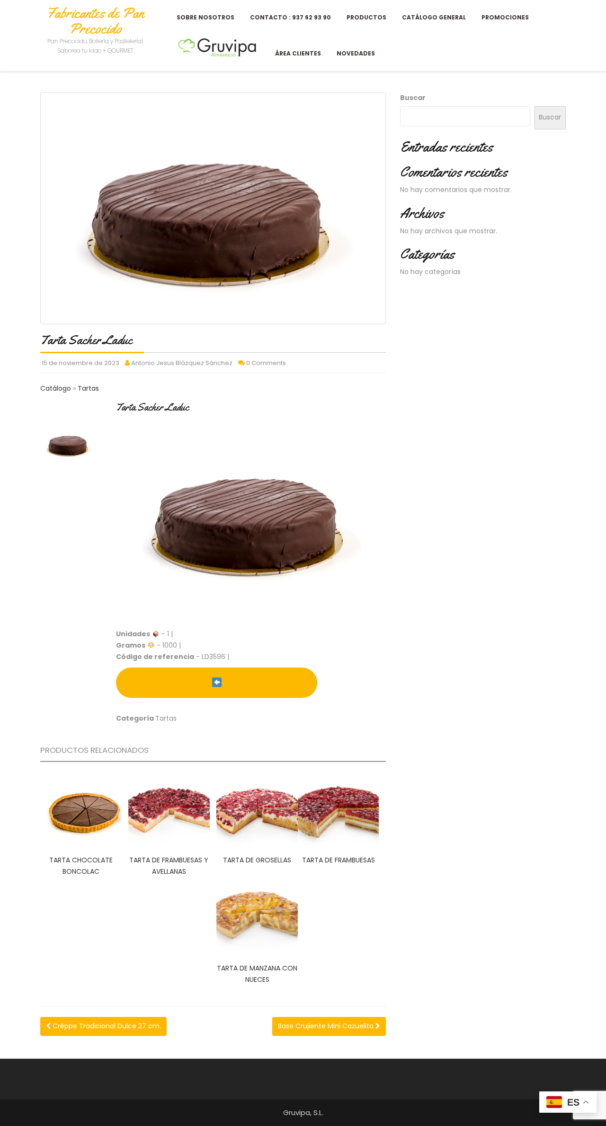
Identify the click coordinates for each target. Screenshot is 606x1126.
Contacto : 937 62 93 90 (290, 17)
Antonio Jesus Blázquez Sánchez (181, 362)
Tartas (88, 388)
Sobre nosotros (205, 17)
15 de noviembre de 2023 (80, 362)
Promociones (505, 17)
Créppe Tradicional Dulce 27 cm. (106, 1026)
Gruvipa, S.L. (303, 1112)
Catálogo (56, 388)
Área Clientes (298, 53)
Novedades (356, 53)
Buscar (413, 97)
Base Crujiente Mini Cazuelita (326, 1026)
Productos (366, 17)
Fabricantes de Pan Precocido (95, 20)
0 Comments (266, 362)
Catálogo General (434, 17)
